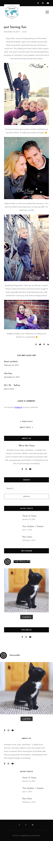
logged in (18, 407)
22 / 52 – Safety (12, 385)
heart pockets (11, 362)
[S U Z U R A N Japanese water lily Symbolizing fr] (26, 590)
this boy (8, 373)
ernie (24, 31)
